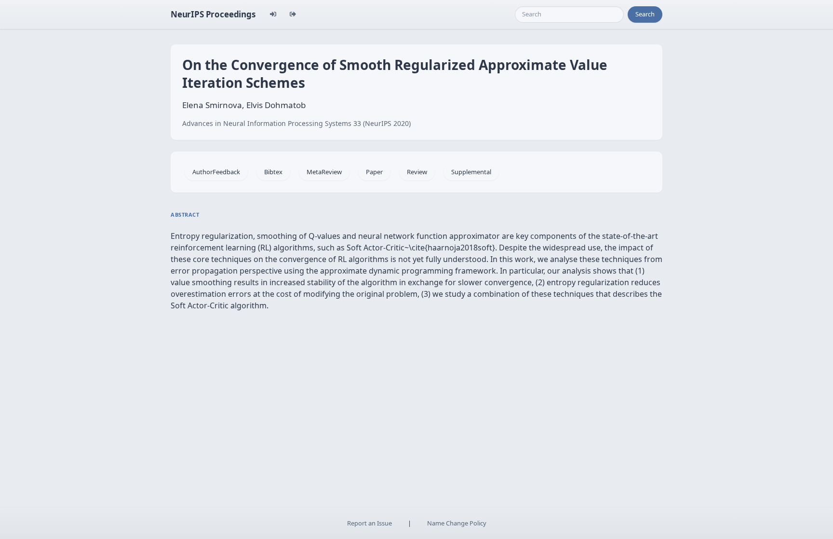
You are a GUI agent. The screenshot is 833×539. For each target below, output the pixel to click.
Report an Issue (369, 523)
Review (417, 171)
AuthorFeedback (216, 171)
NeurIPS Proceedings (213, 14)
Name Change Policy (456, 523)
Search (645, 14)
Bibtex (273, 171)
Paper (374, 171)
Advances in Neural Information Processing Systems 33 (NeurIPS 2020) (296, 123)
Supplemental (471, 171)
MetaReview (324, 171)
